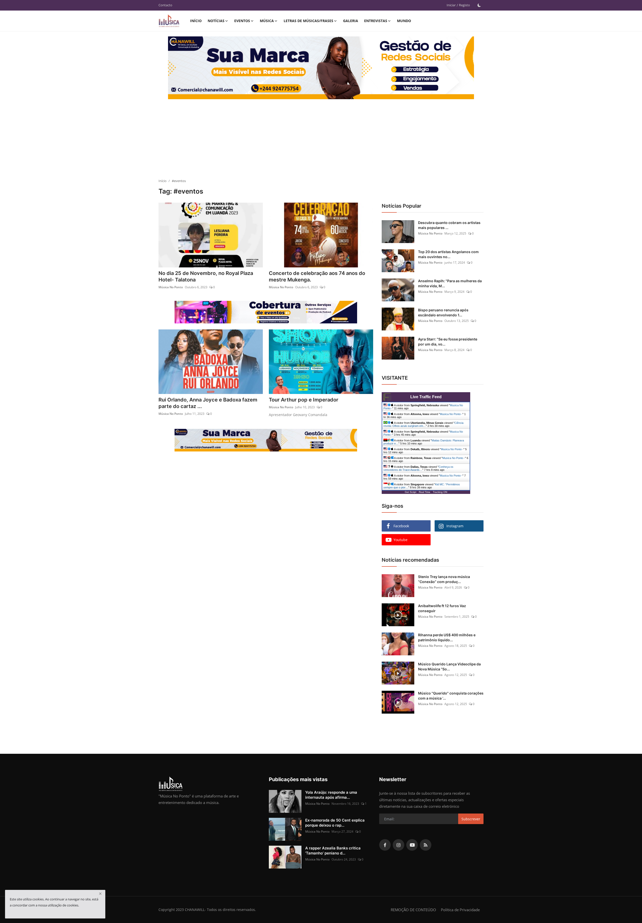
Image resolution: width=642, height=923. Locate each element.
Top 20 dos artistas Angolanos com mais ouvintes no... (448, 254)
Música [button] (267, 20)
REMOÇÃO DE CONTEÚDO (413, 909)
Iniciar (451, 5)
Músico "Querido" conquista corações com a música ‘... (451, 695)
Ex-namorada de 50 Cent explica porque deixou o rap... (335, 823)
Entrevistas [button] (375, 20)
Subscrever (470, 819)
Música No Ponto (170, 287)
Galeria (350, 20)
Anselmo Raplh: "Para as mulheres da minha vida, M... (450, 283)
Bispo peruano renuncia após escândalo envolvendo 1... (443, 312)
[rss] (425, 845)
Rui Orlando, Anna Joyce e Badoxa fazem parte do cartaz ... (207, 403)
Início (196, 20)
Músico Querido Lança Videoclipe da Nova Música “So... (449, 666)
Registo (464, 5)
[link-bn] (336, 74)
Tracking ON (440, 492)
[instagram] (398, 845)
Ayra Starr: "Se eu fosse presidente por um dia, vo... (447, 341)
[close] (100, 893)
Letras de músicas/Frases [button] (308, 20)
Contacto (165, 5)
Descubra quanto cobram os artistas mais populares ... (449, 225)
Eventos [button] (242, 20)
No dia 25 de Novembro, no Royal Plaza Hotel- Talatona (205, 276)
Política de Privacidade (460, 909)
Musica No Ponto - (451, 414)
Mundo (404, 20)
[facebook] (385, 845)
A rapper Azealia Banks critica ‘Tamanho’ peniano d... (333, 850)
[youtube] (412, 845)
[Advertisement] (321, 141)
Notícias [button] (216, 20)
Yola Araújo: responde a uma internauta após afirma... (331, 795)
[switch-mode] (479, 5)
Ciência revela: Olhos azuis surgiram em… (423, 424)
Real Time (424, 492)
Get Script (410, 492)
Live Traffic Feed (426, 397)
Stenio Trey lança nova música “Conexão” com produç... (444, 579)
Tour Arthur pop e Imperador (303, 400)
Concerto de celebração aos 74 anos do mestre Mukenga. (317, 276)
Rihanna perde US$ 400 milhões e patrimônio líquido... (446, 637)
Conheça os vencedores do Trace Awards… (418, 468)
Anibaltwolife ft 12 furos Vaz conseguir (442, 608)
